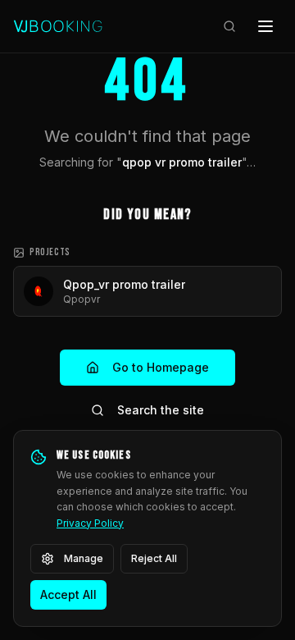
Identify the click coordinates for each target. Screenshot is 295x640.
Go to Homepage (160, 367)
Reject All (154, 558)
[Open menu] (265, 26)
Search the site (160, 410)
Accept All (68, 594)
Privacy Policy (90, 523)
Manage (83, 558)
